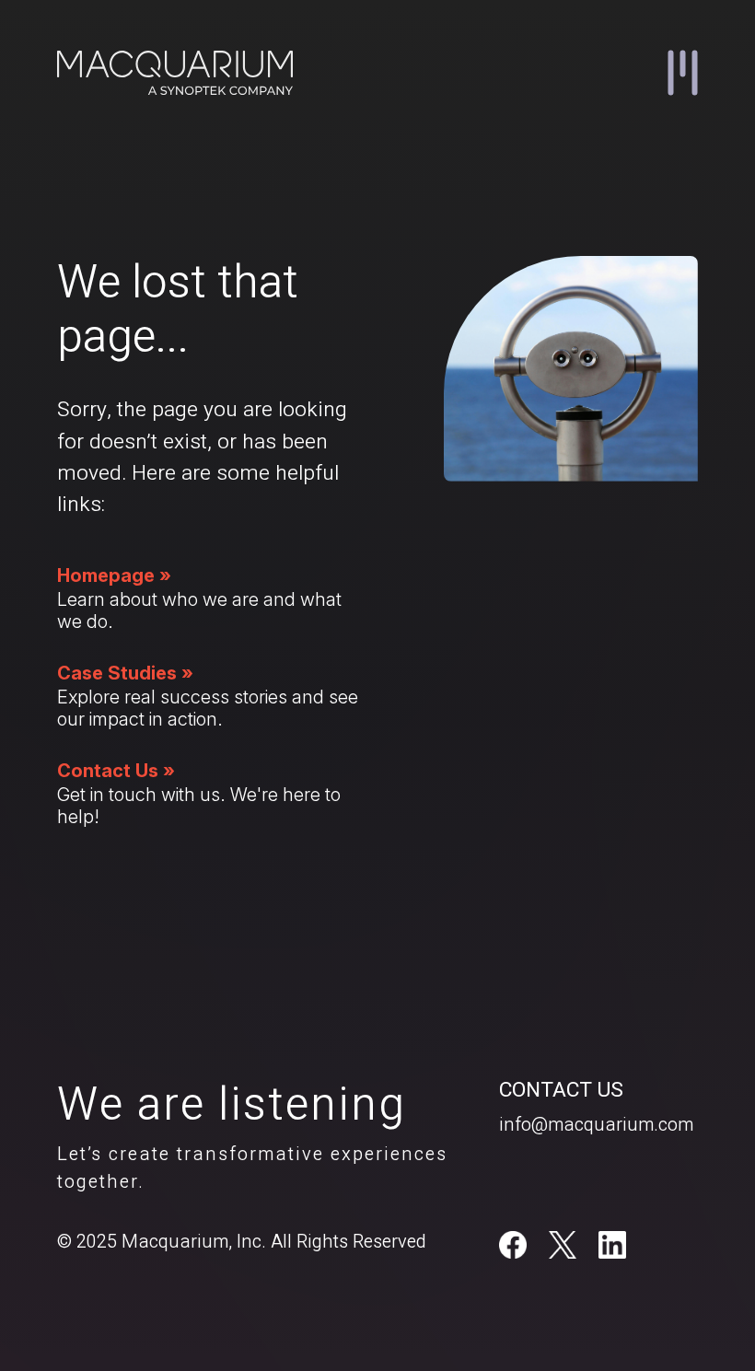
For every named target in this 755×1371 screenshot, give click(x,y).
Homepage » (114, 575)
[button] (683, 73)
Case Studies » (125, 673)
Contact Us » (116, 771)
